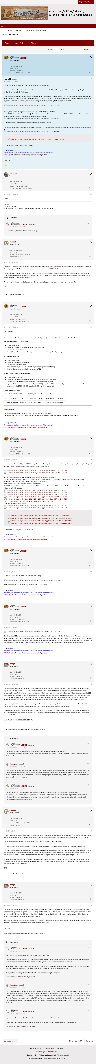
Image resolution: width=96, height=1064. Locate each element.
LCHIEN (15, 145)
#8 (91, 684)
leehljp (15, 720)
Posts (7, 43)
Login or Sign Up (84, 2)
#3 (91, 263)
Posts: (11, 68)
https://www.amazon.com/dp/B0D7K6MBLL (44, 269)
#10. (88, 947)
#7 (91, 627)
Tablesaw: (12, 73)
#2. (88, 223)
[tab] (7, 43)
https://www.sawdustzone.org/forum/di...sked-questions (29, 155)
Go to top (89, 1041)
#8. (88, 744)
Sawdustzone (9, 1041)
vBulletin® (47, 1052)
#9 (91, 831)
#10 (91, 905)
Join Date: (12, 66)
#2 (91, 194)
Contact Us (79, 1041)
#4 (91, 327)
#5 (91, 460)
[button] (6, 165)
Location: (12, 71)
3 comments (14, 738)
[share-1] (89, 72)
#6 (91, 572)
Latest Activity (20, 43)
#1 (91, 79)
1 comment (13, 217)
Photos (33, 43)
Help (71, 1041)
